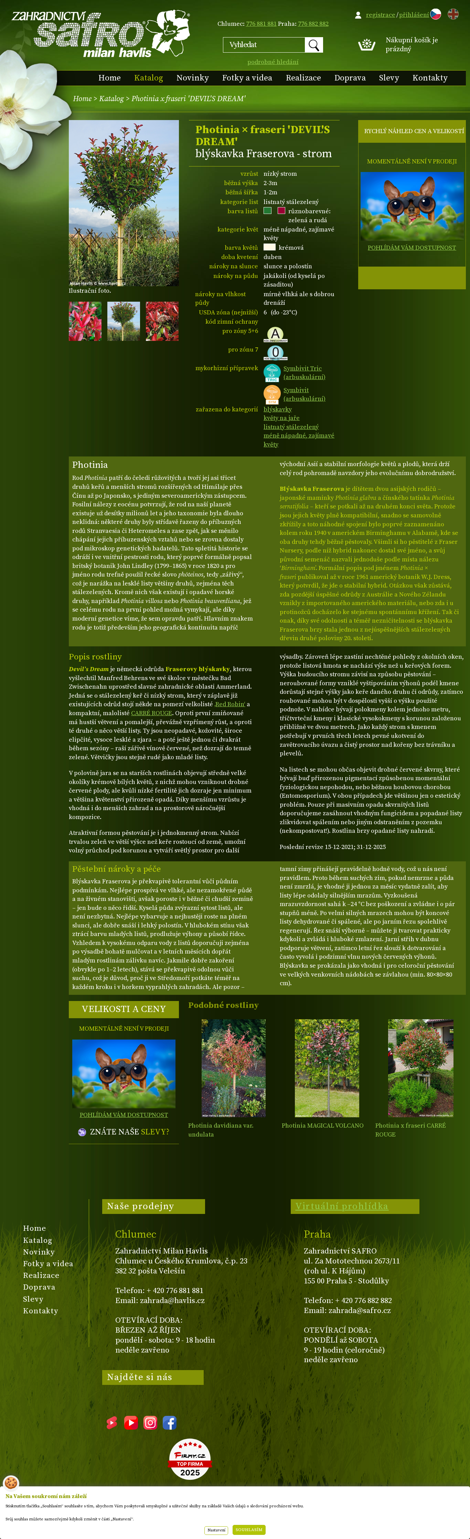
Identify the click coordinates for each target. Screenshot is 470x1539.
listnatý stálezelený (291, 427)
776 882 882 (313, 24)
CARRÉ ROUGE (151, 713)
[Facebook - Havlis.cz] (169, 1427)
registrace (380, 15)
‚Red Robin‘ (229, 704)
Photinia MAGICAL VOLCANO (323, 1126)
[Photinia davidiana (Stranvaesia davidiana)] (233, 1068)
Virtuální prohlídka (342, 1206)
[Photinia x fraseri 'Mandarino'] (420, 1068)
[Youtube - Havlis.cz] (131, 1427)
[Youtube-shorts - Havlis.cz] (111, 1427)
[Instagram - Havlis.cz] (150, 1427)
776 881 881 (261, 24)
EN (452, 13)
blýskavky (278, 409)
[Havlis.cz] (101, 33)
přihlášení (414, 15)
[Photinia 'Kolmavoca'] (327, 1068)
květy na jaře (282, 418)
